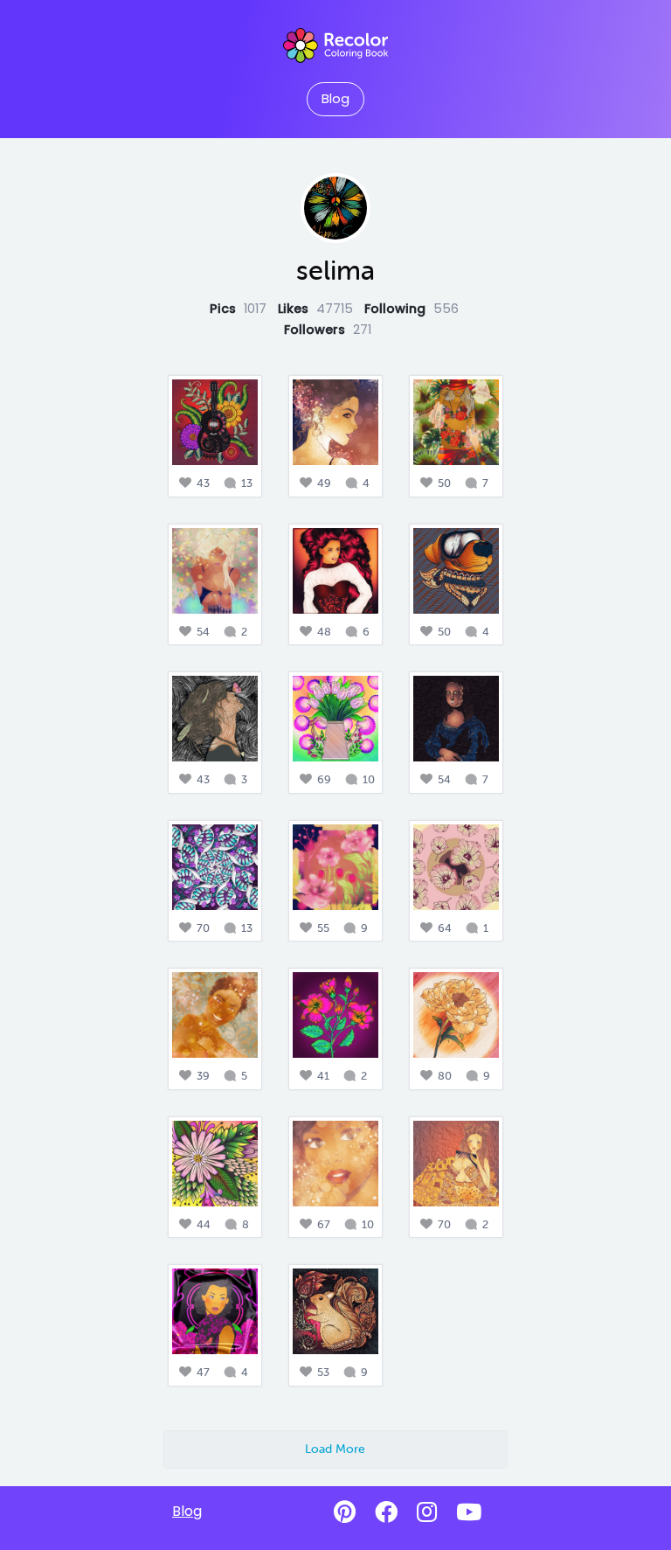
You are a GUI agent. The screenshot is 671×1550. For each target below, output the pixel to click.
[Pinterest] (345, 1512)
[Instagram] (427, 1512)
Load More (335, 1449)
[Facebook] (386, 1512)
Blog (335, 99)
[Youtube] (468, 1512)
